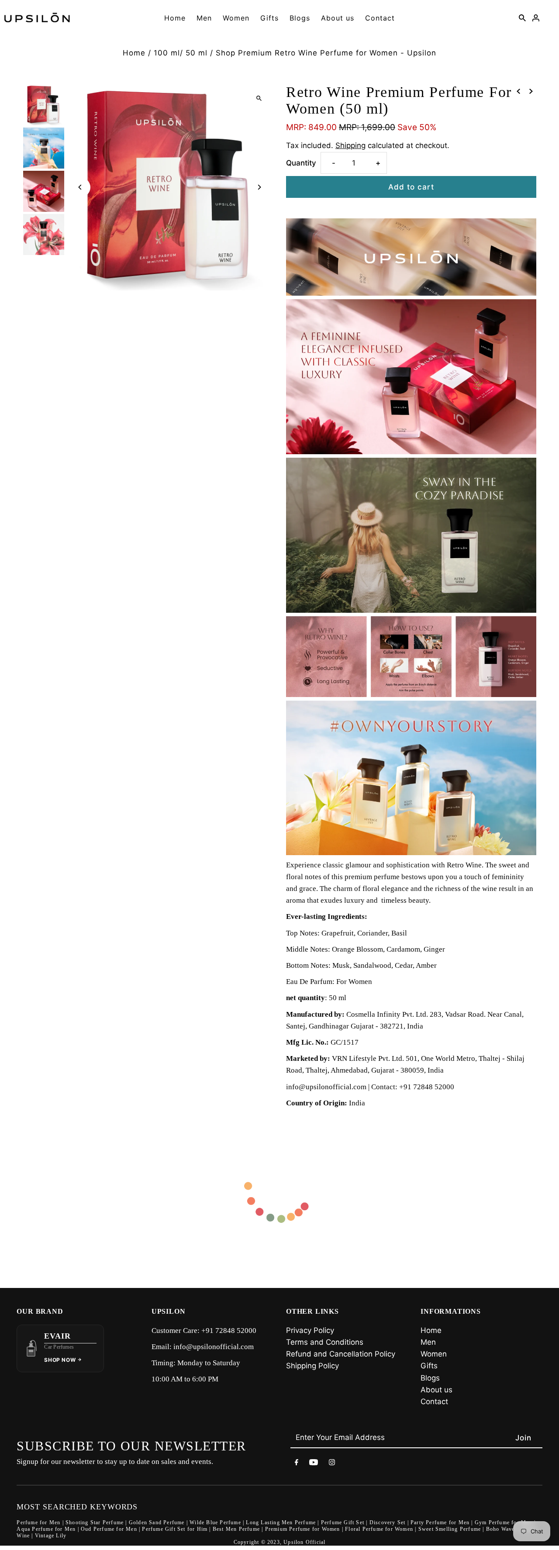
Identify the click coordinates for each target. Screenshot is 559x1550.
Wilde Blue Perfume (215, 1522)
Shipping (350, 145)
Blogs (300, 18)
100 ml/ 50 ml (180, 52)
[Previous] (80, 187)
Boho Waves (502, 1529)
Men (204, 18)
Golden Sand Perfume (157, 1522)
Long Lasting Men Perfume (281, 1522)
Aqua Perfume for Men (46, 1529)
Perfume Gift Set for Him (174, 1529)
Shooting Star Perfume (95, 1522)
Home (175, 18)
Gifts (269, 18)
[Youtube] (313, 1464)
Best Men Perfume (236, 1529)
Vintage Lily (50, 1536)
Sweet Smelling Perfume (449, 1529)
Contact (380, 18)
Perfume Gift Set (342, 1522)
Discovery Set (387, 1522)
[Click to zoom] (259, 98)
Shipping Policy (312, 1365)
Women (236, 18)
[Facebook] (296, 1464)
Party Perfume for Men (440, 1522)
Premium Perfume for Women (302, 1529)
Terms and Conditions (324, 1342)
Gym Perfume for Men (503, 1522)
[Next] (259, 187)
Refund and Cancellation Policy (340, 1354)
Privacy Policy (310, 1330)
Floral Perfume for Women (379, 1529)
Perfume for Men (38, 1522)
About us (337, 18)
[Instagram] (332, 1464)
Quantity (301, 163)
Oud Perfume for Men (109, 1529)
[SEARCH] (522, 17)
